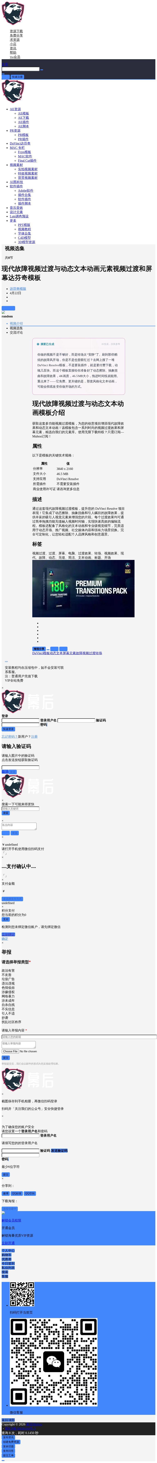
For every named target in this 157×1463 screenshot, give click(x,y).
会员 (15, 57)
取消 (5, 771)
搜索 (5, 812)
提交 (5, 1057)
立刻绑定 (8, 934)
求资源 (15, 39)
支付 (5, 919)
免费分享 (16, 35)
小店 (13, 44)
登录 (5, 76)
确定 (5, 938)
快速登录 (8, 729)
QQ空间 (30, 1193)
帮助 (13, 52)
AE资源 (15, 109)
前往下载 (8, 308)
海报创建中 (9, 1208)
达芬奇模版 (18, 288)
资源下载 (16, 31)
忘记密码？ (10, 736)
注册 (34, 736)
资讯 (13, 48)
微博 (5, 1193)
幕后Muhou (33, 1424)
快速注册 (17, 76)
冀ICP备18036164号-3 (20, 1428)
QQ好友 (16, 1193)
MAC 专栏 (17, 147)
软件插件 (16, 186)
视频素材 (16, 165)
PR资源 (15, 130)
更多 (13, 220)
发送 (12, 771)
